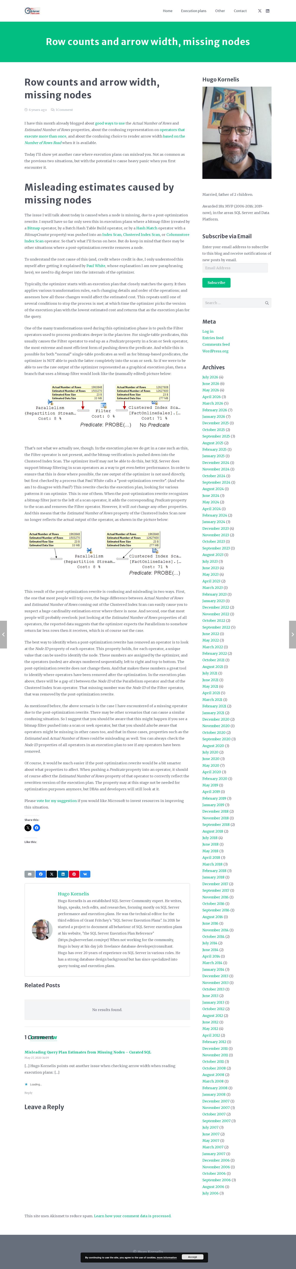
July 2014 (209, 943)
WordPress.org (215, 351)
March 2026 (212, 403)
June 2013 (210, 995)
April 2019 (211, 791)
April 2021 (211, 693)
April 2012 (211, 1035)
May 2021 (210, 686)
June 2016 (210, 923)
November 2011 (215, 1055)
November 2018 (215, 818)
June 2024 (210, 495)
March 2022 (212, 647)
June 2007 (211, 1134)
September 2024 (216, 482)
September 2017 (215, 890)
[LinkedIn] (268, 11)
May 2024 (210, 502)
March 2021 (212, 699)
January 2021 (213, 713)
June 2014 (210, 950)
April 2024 (211, 509)
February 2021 (214, 706)
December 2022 (215, 607)
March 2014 (212, 963)
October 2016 (213, 903)
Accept (192, 1257)
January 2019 (213, 805)
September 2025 (216, 436)
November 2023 (215, 535)
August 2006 (213, 1187)
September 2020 (216, 739)
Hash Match (146, 228)
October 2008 (214, 1068)
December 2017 (215, 884)
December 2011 (215, 1048)
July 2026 (210, 377)
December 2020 (215, 719)
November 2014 (215, 930)
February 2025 (214, 449)
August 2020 (213, 746)
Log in (207, 331)
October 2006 (214, 1173)
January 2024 (213, 522)
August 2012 (212, 1015)
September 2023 (216, 548)
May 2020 (210, 765)
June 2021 (210, 680)
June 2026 (210, 383)
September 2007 (216, 1121)
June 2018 (210, 844)
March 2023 (212, 587)
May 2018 (210, 851)
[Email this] (29, 874)
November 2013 (215, 983)
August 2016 (212, 917)
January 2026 (213, 416)
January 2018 (213, 877)
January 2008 (214, 1094)
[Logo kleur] (32, 11)
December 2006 (216, 1160)
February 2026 (214, 410)
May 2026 (210, 390)
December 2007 (215, 1101)
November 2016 (215, 897)
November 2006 (216, 1167)
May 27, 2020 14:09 (36, 1057)
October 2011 (213, 1061)
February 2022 (214, 653)
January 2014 (213, 969)
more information (167, 1257)
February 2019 (214, 798)
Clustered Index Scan (141, 234)
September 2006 (216, 1180)
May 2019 (210, 785)
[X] (260, 11)
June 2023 (210, 568)
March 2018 (212, 864)
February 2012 (214, 1042)
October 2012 (213, 1009)
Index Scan (111, 234)
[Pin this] (74, 874)
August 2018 (212, 831)
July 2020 (210, 752)
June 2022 (210, 634)
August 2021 (212, 666)
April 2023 (211, 581)
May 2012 (210, 1028)
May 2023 (210, 574)
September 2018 (216, 824)
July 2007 (210, 1127)
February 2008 (215, 1088)
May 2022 (210, 640)
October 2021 (213, 660)
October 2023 (213, 541)
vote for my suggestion (57, 801)
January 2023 (213, 601)
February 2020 (214, 778)
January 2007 (213, 1154)
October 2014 (213, 936)
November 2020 (216, 726)
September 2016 (215, 910)
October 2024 (213, 476)
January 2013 (213, 1002)
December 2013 (215, 976)
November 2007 (216, 1107)
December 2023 (215, 528)
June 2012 (210, 1022)
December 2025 (215, 423)
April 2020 (211, 772)
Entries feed (212, 338)
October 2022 (213, 620)
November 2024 (215, 469)
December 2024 (215, 462)
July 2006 (210, 1193)
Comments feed (216, 344)
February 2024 (214, 515)
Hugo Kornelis (73, 893)
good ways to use (110, 123)
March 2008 (213, 1081)
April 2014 (211, 956)
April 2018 (211, 857)
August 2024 (213, 489)
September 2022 (216, 627)
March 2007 (212, 1147)
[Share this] (41, 874)
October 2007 (214, 1114)
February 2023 (214, 594)
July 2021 (209, 673)
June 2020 (211, 759)
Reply (28, 1092)
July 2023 (210, 561)
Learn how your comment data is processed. (132, 1216)
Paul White (95, 266)
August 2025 (212, 443)
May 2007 (210, 1140)
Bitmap (33, 228)
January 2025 (213, 456)
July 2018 (210, 838)
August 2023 (212, 555)
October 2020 (214, 732)
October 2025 (213, 430)
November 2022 (215, 614)
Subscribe (216, 282)
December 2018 (215, 811)
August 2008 (213, 1075)
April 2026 (211, 397)
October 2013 (213, 989)
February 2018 (214, 871)
